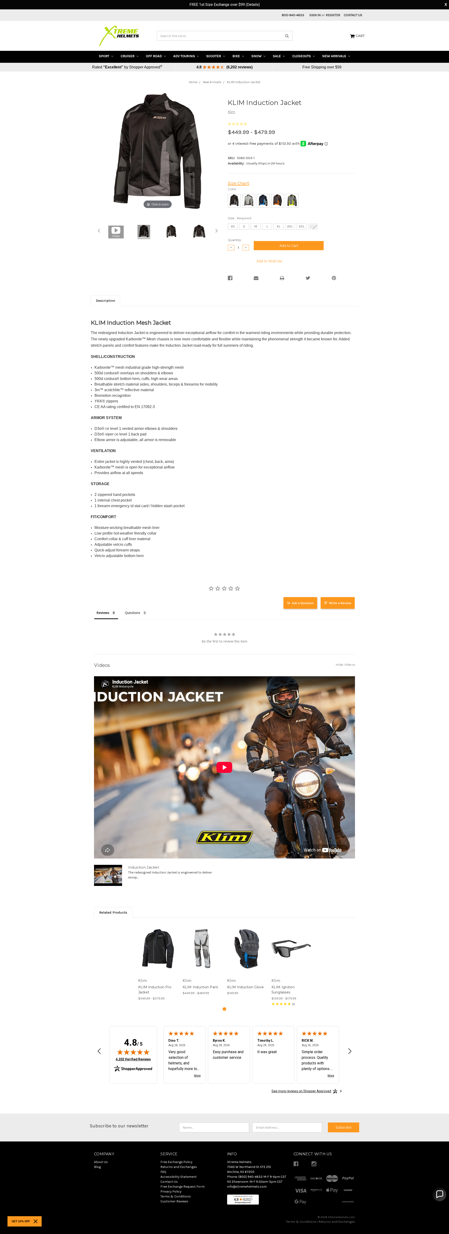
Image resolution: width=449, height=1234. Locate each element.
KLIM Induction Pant (200, 987)
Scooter (214, 56)
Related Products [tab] (113, 912)
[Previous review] (99, 1052)
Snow (256, 56)
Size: (239, 218)
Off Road (154, 56)
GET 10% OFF (21, 1221)
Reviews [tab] (103, 612)
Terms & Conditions (301, 1222)
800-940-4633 (293, 15)
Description (105, 300)
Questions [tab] (132, 612)
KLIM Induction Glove (245, 987)
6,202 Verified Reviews (133, 1059)
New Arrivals (334, 56)
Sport (104, 56)
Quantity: (235, 240)
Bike (236, 56)
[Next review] (350, 1052)
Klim (231, 112)
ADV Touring (184, 56)
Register (333, 15)
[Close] (35, 1221)
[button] (439, 1194)
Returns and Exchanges (337, 1222)
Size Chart (238, 183)
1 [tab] (224, 1009)
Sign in (315, 15)
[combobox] (224, 36)
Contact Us (353, 15)
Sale (277, 56)
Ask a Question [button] (303, 603)
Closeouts (302, 56)
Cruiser (128, 56)
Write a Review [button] (340, 603)
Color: (232, 189)
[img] (133, 1052)
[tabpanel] (158, 962)
